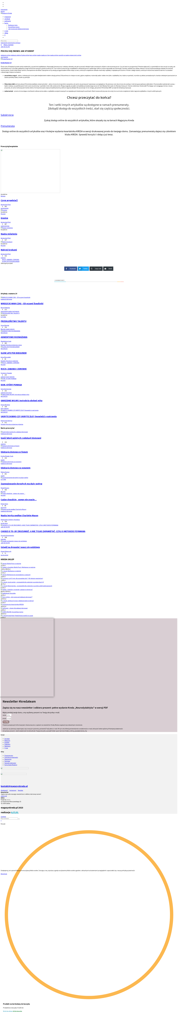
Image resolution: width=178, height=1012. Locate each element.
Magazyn (7, 740)
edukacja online (6, 55)
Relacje (3, 196)
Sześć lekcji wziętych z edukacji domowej (21, 437)
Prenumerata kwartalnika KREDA (13, 604)
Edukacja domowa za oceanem (15, 467)
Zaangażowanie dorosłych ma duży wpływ (21, 483)
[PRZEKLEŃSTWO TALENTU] (10, 313)
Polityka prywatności (11, 757)
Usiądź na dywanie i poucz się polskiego (20, 547)
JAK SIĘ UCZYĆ (5, 47)
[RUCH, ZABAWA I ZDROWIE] (10, 363)
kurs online (33, 55)
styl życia (9, 393)
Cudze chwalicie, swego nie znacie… (19, 499)
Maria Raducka (5, 308)
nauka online (54, 55)
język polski (4, 555)
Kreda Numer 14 (6, 63)
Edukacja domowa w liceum (14, 451)
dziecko (12, 377)
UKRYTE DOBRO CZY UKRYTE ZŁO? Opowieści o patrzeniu (29, 416)
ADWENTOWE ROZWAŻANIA (14, 337)
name (4, 715)
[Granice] (4, 210)
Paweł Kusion (5, 488)
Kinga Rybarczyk (6, 551)
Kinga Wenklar (5, 405)
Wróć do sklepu (8, 1011)
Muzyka (3, 329)
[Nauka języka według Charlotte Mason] (13, 509)
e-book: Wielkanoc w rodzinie (12, 571)
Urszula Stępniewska (7, 535)
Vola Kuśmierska (6, 389)
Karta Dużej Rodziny (10, 765)
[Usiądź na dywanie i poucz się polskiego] (14, 541)
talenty (12, 329)
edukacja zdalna (16, 55)
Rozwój (3, 214)
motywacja (15, 311)
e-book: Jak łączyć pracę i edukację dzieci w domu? (18, 601)
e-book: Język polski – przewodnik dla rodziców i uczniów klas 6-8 (23, 582)
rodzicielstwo (5, 226)
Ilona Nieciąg (5, 325)
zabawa (3, 377)
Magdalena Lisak (6, 341)
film (2, 408)
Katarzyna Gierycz (6, 421)
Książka (3, 345)
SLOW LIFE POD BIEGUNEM (14, 352)
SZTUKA (3, 317)
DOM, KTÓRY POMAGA (11, 384)
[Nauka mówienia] (7, 228)
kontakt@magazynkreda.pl (14, 786)
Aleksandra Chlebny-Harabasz (10, 519)
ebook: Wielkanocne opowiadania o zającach (16, 575)
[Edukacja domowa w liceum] (10, 446)
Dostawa (7, 761)
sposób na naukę (63, 55)
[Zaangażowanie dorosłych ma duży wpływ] (14, 477)
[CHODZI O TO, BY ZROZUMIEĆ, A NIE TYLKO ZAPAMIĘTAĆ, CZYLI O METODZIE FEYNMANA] (29, 525)
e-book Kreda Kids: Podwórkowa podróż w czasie (18, 615)
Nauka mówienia (9, 233)
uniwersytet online (75, 55)
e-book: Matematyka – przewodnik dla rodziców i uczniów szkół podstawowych (27, 586)
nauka (39, 55)
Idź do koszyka (17, 1011)
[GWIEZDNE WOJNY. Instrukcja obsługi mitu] (15, 394)
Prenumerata (8, 755)
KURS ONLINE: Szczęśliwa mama (13, 612)
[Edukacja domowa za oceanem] (11, 462)
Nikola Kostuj (5, 472)
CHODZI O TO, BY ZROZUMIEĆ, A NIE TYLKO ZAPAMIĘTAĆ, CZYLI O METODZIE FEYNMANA (43, 531)
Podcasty (7, 744)
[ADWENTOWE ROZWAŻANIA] (10, 331)
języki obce (4, 523)
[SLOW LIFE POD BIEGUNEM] (10, 347)
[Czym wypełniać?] (30, 192)
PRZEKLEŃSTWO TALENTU (13, 321)
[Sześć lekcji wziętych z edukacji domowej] (14, 432)
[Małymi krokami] (6, 242)
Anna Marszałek (6, 357)
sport (7, 377)
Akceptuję (4, 874)
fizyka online (25, 55)
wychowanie (4, 208)
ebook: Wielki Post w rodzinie (12, 563)
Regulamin (7, 759)
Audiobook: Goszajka (9, 593)
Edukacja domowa (6, 299)
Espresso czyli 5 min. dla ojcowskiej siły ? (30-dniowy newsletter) (23, 578)
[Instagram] (5, 4)
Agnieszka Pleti (6, 204)
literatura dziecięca (12, 345)
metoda (3, 539)
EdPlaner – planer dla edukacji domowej (15, 608)
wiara (20, 345)
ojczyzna (3, 507)
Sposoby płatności (10, 763)
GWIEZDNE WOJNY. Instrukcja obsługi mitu (21, 400)
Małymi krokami (9, 249)
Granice (4, 218)
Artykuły (7, 739)
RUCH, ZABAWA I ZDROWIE (14, 368)
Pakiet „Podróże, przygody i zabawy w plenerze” (18, 589)
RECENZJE (4, 333)
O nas (6, 748)
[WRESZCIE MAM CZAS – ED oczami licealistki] (15, 297)
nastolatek (4, 311)
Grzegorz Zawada (6, 373)
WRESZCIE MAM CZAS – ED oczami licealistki (22, 303)
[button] (4, 9)
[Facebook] (5, 2)
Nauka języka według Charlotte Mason (19, 515)
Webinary (7, 746)
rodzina (3, 258)
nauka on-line (45, 55)
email (4, 718)
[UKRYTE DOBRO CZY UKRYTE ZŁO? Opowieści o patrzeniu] (19, 410)
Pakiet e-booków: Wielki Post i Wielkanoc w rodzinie (19, 567)
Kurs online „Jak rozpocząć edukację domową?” (18, 597)
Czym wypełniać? (9, 200)
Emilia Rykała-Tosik (7, 456)
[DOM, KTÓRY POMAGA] (8, 379)
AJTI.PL (14, 812)
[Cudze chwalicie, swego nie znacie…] (13, 493)
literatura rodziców (12, 361)
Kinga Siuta (4, 504)
